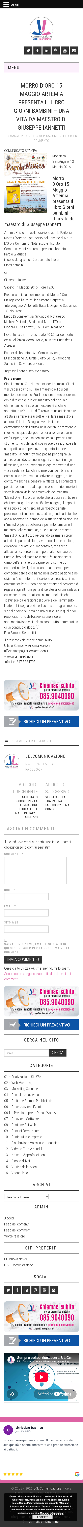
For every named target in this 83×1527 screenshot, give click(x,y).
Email (10, 906)
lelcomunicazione (45, 136)
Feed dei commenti (17, 1230)
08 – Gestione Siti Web (20, 1125)
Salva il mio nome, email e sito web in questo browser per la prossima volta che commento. (40, 948)
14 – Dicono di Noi (17, 1161)
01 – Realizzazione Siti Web (23, 1077)
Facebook (34, 769)
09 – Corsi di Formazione (21, 1131)
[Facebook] (37, 50)
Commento (14, 854)
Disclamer (52, 1522)
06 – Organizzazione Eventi (23, 1107)
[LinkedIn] (47, 50)
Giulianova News (15, 1259)
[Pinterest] (56, 50)
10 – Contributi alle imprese (23, 1137)
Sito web (11, 922)
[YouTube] (65, 50)
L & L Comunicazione (18, 1265)
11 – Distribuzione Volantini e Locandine (31, 1143)
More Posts (36, 764)
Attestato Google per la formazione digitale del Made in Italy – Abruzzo (26, 807)
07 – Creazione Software (21, 1119)
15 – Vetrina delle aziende (22, 1167)
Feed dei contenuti (17, 1224)
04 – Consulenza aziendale (22, 1095)
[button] (6, 4)
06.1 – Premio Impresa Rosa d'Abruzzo (31, 1113)
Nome (9, 890)
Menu (13, 67)
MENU (14, 5)
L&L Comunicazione (48, 1488)
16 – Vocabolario (16, 1173)
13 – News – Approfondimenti (25, 1155)
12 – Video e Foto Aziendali (23, 1149)
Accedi (9, 1218)
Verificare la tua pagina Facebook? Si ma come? (57, 803)
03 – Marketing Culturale (21, 1089)
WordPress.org (14, 1236)
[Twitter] (28, 50)
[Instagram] (74, 50)
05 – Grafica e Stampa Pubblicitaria (28, 1101)
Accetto (42, 1517)
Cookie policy (32, 1522)
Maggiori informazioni (51, 1512)
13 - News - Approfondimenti (30, 741)
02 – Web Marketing (18, 1083)
